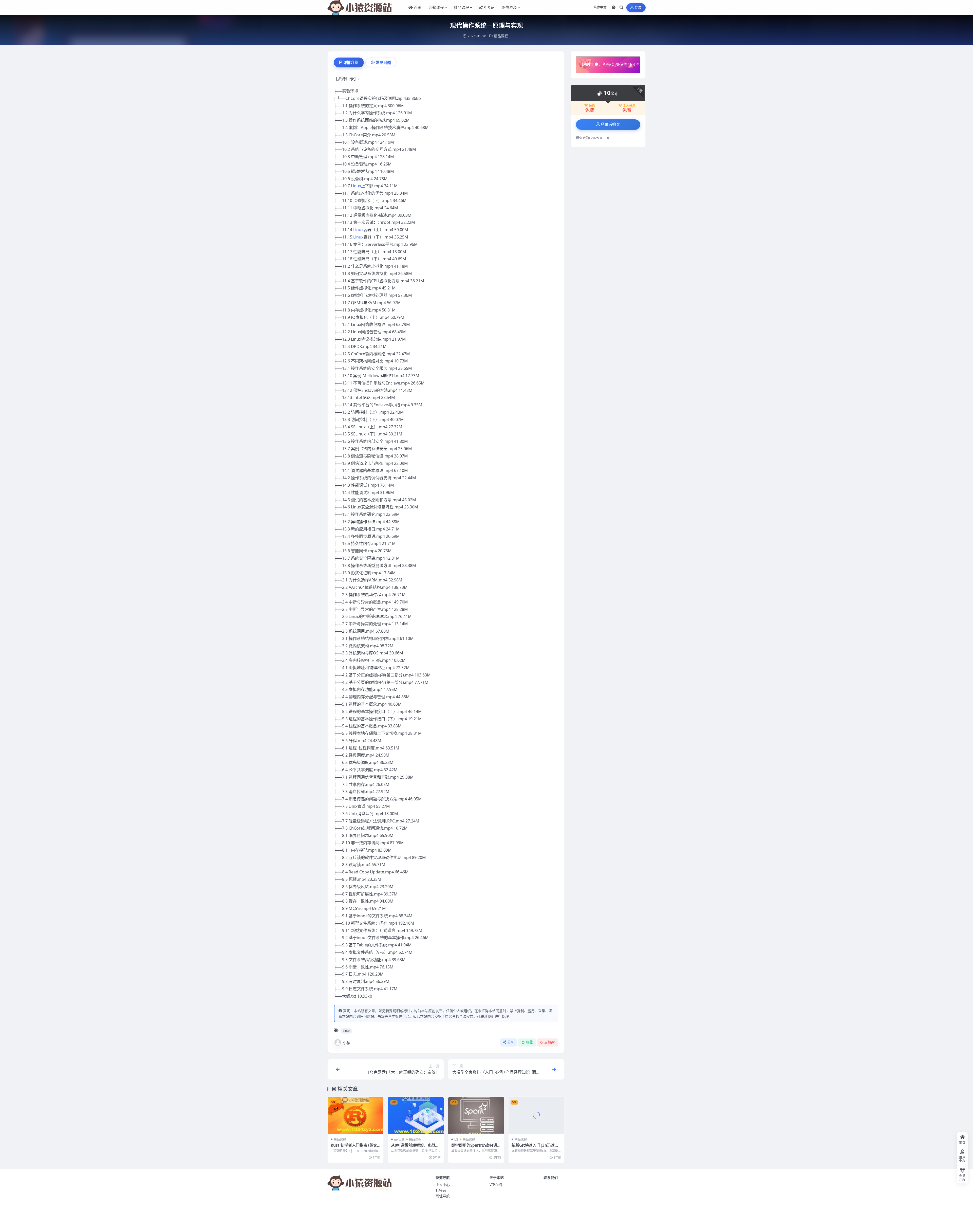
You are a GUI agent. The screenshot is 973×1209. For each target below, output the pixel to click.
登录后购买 (610, 124)
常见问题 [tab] (383, 62)
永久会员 (629, 105)
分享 (510, 1042)
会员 (592, 105)
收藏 (529, 1042)
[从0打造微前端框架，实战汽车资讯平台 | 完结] (416, 1115)
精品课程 (501, 35)
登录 (638, 7)
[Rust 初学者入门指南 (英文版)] (355, 1115)
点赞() (549, 1042)
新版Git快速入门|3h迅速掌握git (535, 1148)
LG (456, 1139)
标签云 (441, 1190)
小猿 (346, 1042)
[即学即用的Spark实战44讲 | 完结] (476, 1115)
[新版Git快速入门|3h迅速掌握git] (536, 1115)
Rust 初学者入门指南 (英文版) (354, 1148)
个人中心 (443, 1184)
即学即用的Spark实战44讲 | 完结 (475, 1148)
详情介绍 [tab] (350, 62)
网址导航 (443, 1196)
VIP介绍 (496, 1184)
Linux (356, 186)
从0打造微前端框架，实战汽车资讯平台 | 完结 (415, 1148)
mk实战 (399, 1139)
